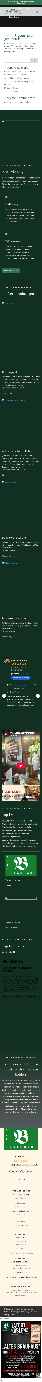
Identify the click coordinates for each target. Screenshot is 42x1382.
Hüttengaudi (10, 372)
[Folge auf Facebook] (16, 1184)
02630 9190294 (21, 1272)
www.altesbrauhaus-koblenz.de (21, 1253)
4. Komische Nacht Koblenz (18, 451)
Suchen (34, 60)
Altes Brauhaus (19, 660)
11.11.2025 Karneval (11, 91)
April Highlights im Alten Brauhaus (17, 78)
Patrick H (18, 685)
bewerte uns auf (20, 677)
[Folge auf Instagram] (21, 1184)
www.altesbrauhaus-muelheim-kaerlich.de (21, 1277)
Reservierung (14, 17)
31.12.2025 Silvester (11, 88)
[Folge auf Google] (26, 1184)
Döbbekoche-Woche (14, 537)
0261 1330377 (21, 1248)
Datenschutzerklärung (21, 1225)
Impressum (21, 1221)
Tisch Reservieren (11, 270)
